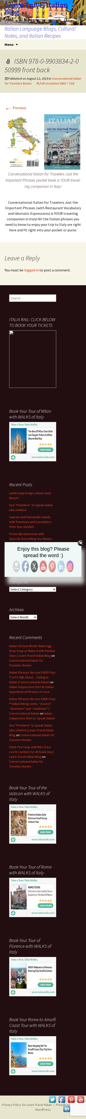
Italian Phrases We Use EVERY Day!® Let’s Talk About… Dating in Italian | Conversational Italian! (32, 677)
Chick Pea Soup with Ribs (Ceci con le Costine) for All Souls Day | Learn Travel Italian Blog (31, 752)
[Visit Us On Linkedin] (66, 1108)
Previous (15, 107)
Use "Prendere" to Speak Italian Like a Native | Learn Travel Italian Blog (31, 730)
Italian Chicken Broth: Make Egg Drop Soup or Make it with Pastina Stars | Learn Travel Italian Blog (32, 651)
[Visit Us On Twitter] (52, 1099)
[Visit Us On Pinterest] (71, 1099)
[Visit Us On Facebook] (62, 1099)
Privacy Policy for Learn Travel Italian (27, 1105)
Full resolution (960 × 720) (57, 83)
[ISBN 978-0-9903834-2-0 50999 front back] (43, 141)
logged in (31, 270)
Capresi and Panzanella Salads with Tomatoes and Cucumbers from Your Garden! (30, 522)
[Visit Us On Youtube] (80, 1099)
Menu (9, 44)
